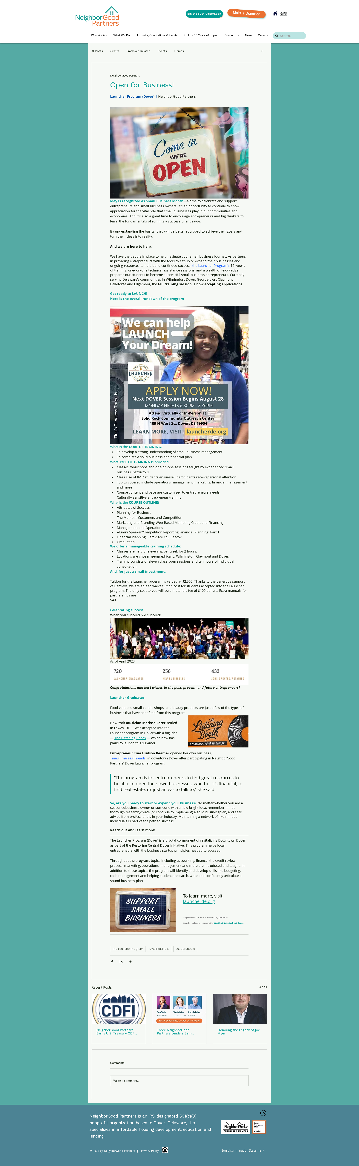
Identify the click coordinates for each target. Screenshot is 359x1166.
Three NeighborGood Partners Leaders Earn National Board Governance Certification (178, 1032)
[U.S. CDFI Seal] (119, 1009)
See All (263, 987)
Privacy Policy (150, 1151)
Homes (179, 51)
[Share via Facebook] (112, 962)
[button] (262, 50)
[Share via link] (130, 962)
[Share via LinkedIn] (121, 962)
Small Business (159, 949)
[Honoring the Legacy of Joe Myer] (240, 1009)
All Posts (97, 51)
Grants (114, 51)
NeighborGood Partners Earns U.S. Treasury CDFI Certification (115, 1032)
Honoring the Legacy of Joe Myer (238, 1032)
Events (162, 51)
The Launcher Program (128, 949)
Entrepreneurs (185, 949)
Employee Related (138, 51)
